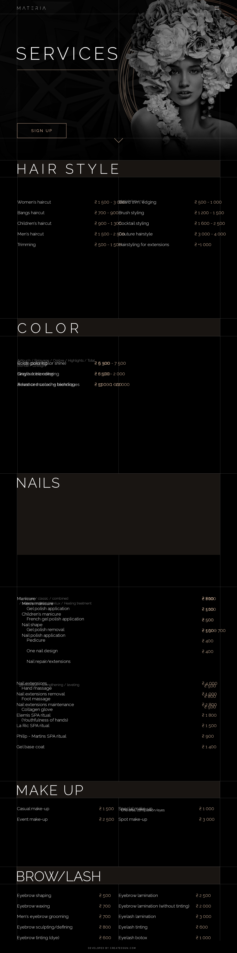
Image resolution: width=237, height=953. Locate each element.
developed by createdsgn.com (112, 948)
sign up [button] (41, 130)
